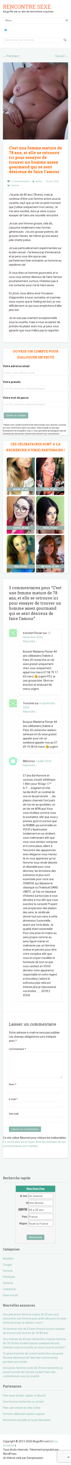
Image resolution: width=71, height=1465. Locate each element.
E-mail (13, 1099)
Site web (14, 1113)
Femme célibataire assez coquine (24, 1413)
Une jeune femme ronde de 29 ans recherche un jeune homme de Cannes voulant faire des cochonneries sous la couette (33, 1372)
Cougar (7, 1264)
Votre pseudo (12, 382)
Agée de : (23, 1209)
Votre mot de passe (16, 397)
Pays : (25, 1216)
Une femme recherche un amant (23, 1401)
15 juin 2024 (52, 181)
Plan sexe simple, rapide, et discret (24, 1395)
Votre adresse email (16, 366)
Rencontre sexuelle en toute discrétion (27, 1420)
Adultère (8, 1258)
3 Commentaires (20, 181)
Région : (23, 1223)
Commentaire (17, 1049)
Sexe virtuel (10, 1295)
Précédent (11, 56)
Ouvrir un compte (16, 415)
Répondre (30, 641)
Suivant (61, 56)
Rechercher (35, 1237)
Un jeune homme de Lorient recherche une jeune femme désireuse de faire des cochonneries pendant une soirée (33, 1357)
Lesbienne (9, 1289)
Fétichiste (9, 1276)
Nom (12, 1084)
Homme (8, 1283)
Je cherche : (23, 1203)
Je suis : (24, 1196)
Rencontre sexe (27, 6)
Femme (15, 185)
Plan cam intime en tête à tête (21, 1407)
